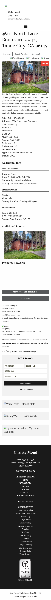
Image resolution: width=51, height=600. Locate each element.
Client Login (25, 501)
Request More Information (25, 292)
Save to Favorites (21, 54)
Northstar (25, 532)
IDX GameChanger (28, 351)
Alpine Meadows (26, 525)
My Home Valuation (21, 430)
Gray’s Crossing (25, 544)
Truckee (25, 529)
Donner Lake (25, 551)
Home (25, 486)
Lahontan (25, 538)
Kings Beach (25, 519)
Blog (25, 480)
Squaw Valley (25, 522)
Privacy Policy (25, 495)
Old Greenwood (25, 547)
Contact (25, 492)
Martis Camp (25, 535)
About (25, 489)
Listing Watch (29, 416)
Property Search (25, 476)
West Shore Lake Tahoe (25, 513)
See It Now (25, 298)
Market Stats (28, 404)
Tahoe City (25, 516)
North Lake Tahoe (25, 510)
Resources (25, 483)
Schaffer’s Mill (25, 541)
